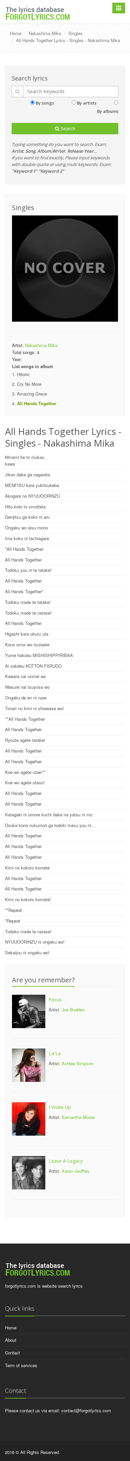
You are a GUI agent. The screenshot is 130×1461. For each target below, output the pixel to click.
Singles (75, 33)
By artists (86, 103)
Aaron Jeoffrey (76, 1171)
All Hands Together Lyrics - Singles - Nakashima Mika (68, 40)
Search (67, 128)
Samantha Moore (78, 1117)
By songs (45, 103)
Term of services (21, 1365)
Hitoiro (23, 374)
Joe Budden (73, 1009)
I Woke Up (60, 1107)
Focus (55, 999)
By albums (107, 111)
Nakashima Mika (45, 33)
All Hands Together (36, 403)
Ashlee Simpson (77, 1063)
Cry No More (29, 384)
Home (15, 33)
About (10, 1340)
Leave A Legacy (66, 1161)
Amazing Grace (32, 393)
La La (55, 1053)
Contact (12, 1352)
